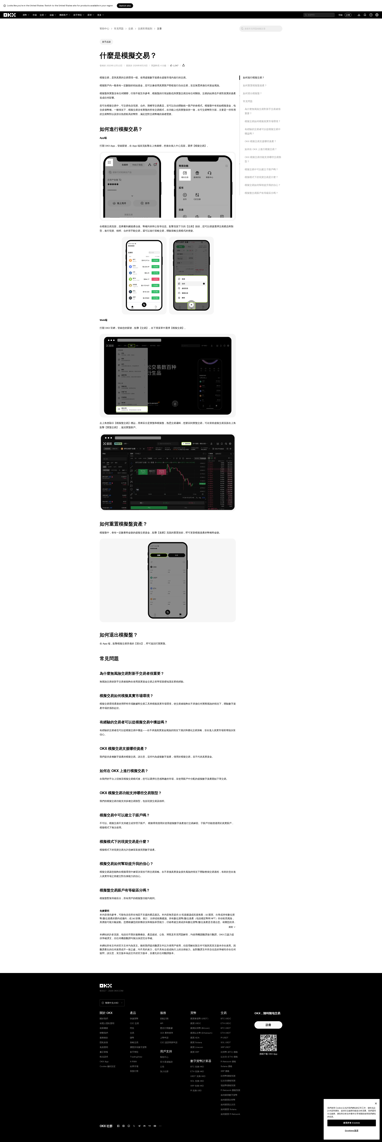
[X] (134, 1126)
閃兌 (132, 1028)
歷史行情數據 (166, 1028)
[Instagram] (123, 1126)
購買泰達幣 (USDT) (199, 1018)
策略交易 (134, 1042)
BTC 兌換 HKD (197, 1066)
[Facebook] (118, 1126)
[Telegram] (139, 1126)
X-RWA (133, 1061)
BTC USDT (226, 1028)
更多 (99, 15)
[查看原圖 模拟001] (168, 186)
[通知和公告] (364, 15)
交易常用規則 (145, 28)
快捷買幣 (134, 1018)
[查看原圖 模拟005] (168, 472)
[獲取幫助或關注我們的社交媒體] (370, 15)
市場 (35, 15)
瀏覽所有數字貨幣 (138, 1047)
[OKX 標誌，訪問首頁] (10, 15)
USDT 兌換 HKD (197, 1076)
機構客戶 (63, 15)
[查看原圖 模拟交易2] (191, 275)
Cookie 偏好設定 (107, 1066)
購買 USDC (195, 1023)
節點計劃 (164, 1018)
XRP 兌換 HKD (197, 1086)
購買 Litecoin (196, 1047)
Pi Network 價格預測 (230, 1090)
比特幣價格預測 (228, 1076)
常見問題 (119, 28)
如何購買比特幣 (228, 1100)
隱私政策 (104, 1042)
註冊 (348, 15)
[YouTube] (155, 1126)
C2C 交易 (134, 1023)
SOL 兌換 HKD (197, 1081)
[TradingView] (149, 1126)
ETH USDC (226, 1023)
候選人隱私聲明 (107, 1023)
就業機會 (104, 1028)
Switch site (125, 5)
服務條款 (104, 1037)
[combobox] (263, 29)
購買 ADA (194, 1037)
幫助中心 (104, 28)
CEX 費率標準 (166, 1033)
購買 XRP (194, 1052)
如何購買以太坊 (228, 1104)
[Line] (128, 1126)
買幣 (25, 15)
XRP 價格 (225, 1071)
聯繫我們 (104, 1033)
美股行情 (134, 1071)
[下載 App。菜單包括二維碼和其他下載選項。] (359, 15)
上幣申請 (164, 1037)
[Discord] (144, 1126)
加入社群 (164, 1071)
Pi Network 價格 (228, 1061)
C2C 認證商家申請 (168, 1042)
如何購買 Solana (228, 1109)
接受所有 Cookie (351, 1123)
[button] (242, 28)
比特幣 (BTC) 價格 (229, 1052)
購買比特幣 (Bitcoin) (200, 1028)
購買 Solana (196, 1042)
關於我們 (104, 1018)
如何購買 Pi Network (230, 1114)
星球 (89, 15)
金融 (52, 15)
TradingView (136, 1057)
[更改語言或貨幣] (376, 15)
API (161, 1023)
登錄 (340, 15)
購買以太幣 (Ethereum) (201, 1033)
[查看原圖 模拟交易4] (168, 375)
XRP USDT (226, 1047)
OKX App (104, 1061)
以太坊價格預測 (228, 1080)
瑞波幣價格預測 (228, 1085)
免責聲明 (104, 1047)
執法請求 (104, 1057)
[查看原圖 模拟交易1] (144, 275)
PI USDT (224, 1037)
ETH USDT (226, 1033)
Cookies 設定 (352, 1130)
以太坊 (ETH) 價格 (229, 1057)
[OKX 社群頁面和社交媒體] (160, 1126)
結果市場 (134, 1066)
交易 (42, 15)
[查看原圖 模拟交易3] (168, 580)
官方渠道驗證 (166, 1062)
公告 (162, 1066)
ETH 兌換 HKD (197, 1071)
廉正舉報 (104, 1052)
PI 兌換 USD (196, 1090)
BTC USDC (226, 1018)
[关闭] (376, 1103)
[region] (352, 1119)
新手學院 (77, 15)
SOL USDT (226, 1042)
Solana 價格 (226, 1066)
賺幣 (132, 1037)
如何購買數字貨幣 (229, 1095)
